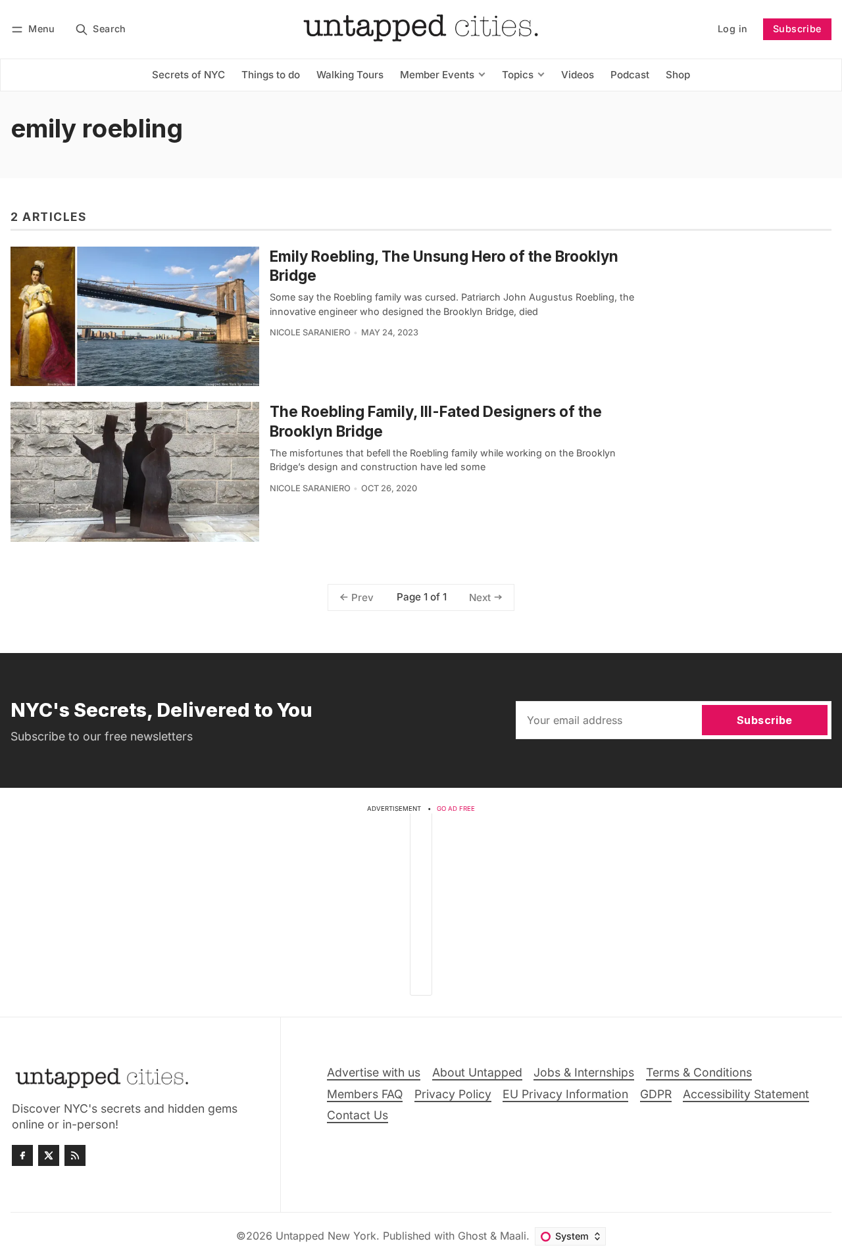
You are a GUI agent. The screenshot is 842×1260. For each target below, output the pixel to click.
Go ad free (456, 808)
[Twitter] (48, 1155)
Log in (732, 28)
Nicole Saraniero (310, 332)
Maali (513, 1235)
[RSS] (75, 1155)
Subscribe (797, 28)
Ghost (472, 1235)
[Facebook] (22, 1155)
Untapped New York (326, 1235)
